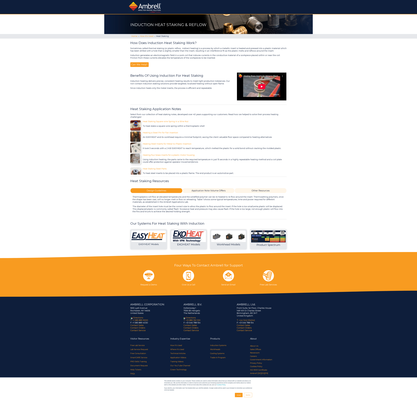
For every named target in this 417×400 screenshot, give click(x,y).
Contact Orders (137, 328)
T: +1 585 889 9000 (139, 320)
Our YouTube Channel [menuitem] (180, 366)
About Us (254, 346)
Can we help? (139, 64)
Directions (138, 318)
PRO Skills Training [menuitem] (138, 362)
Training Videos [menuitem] (176, 362)
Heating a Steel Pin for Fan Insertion (160, 132)
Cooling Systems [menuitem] (217, 353)
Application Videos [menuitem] (178, 358)
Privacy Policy (256, 363)
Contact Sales (137, 325)
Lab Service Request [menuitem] (139, 349)
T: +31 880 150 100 (192, 320)
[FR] (266, 373)
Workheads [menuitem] (215, 349)
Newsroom (255, 353)
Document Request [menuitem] (139, 366)
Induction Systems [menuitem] (218, 345)
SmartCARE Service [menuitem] (138, 358)
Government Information (261, 360)
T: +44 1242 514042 (246, 320)
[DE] (259, 373)
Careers (253, 356)
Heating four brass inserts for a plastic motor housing (169, 155)
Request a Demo (148, 285)
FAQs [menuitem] (132, 374)
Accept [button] (239, 395)
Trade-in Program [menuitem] (218, 358)
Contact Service (138, 330)
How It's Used (146, 36)
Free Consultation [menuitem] (138, 353)
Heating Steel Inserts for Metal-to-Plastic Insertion (167, 144)
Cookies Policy (221, 385)
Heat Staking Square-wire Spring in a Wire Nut (165, 121)
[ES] (263, 373)
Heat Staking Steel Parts (155, 169)
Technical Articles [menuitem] (177, 353)
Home (134, 36)
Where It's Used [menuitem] (177, 349)
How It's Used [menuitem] (176, 345)
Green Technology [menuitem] (178, 370)
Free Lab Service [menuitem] (137, 345)
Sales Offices (255, 349)
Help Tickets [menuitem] (135, 370)
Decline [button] (248, 395)
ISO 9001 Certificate (258, 370)
